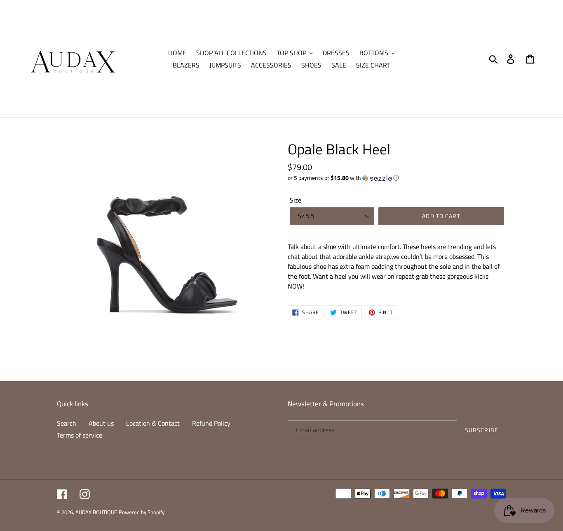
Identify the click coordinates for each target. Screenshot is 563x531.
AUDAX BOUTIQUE (96, 512)
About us (101, 423)
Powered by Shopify (141, 512)
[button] (397, 177)
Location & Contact (153, 423)
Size (295, 200)
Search (66, 423)
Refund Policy (211, 423)
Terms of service (79, 435)
